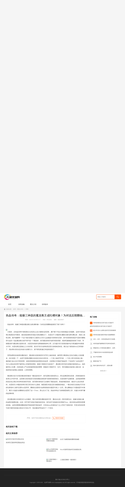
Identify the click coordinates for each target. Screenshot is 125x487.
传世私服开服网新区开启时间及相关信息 (105, 343)
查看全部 (103, 371)
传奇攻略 (21, 304)
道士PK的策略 (97, 356)
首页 (9, 304)
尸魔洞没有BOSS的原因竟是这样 (103, 352)
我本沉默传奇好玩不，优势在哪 (102, 365)
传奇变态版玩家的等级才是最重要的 (104, 335)
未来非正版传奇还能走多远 (15, 442)
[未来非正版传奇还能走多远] (15, 439)
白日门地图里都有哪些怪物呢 (69, 439)
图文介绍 (33, 304)
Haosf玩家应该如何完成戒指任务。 (71, 449)
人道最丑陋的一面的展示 (68, 459)
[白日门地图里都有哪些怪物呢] (52, 440)
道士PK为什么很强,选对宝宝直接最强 (104, 330)
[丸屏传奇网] (12, 297)
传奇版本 (45, 304)
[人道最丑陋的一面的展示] (52, 460)
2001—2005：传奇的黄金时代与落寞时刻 (105, 339)
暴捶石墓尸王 (97, 361)
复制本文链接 (59, 418)
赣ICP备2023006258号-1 (62, 479)
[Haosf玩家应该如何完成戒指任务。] (52, 450)
